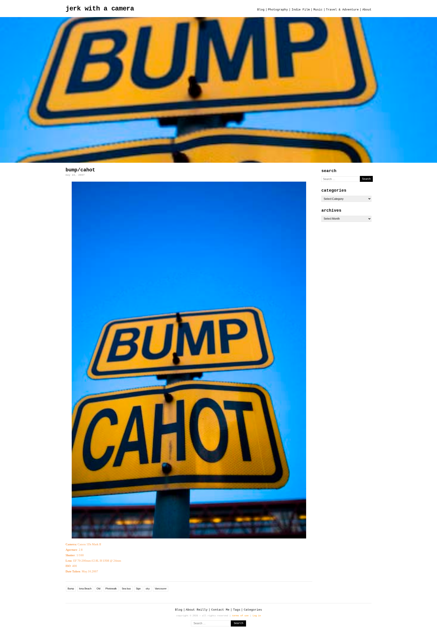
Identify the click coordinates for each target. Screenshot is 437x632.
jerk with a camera (100, 9)
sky (148, 588)
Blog (260, 9)
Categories (253, 610)
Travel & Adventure (342, 9)
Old (98, 588)
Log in (257, 615)
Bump (71, 588)
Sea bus (126, 588)
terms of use (240, 615)
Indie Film (301, 9)
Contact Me (220, 610)
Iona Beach (85, 588)
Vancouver (161, 588)
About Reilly (197, 610)
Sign (138, 588)
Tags (236, 610)
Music (318, 9)
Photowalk (111, 588)
